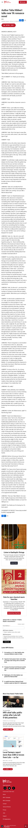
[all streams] (26, 826)
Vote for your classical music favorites (14, 598)
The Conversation (6, 710)
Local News (5, 750)
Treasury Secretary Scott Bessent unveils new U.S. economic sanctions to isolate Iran (15, 668)
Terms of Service (7, 806)
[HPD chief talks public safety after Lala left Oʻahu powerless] (13, 702)
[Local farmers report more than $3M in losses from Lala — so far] (13, 741)
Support (5, 816)
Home (4, 794)
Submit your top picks (14, 613)
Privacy (4, 809)
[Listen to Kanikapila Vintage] (14, 536)
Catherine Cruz (6, 720)
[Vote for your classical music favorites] (14, 581)
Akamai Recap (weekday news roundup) (13, 636)
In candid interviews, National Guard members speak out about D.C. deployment (15, 682)
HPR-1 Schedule (6, 797)
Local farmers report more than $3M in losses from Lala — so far (13, 755)
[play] (2, 826)
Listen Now (14, 563)
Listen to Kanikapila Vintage (14, 552)
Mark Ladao (5, 760)
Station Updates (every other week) (12, 632)
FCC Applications (6, 819)
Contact (4, 803)
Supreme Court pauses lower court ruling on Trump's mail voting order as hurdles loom (15, 660)
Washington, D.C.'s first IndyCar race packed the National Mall (13, 675)
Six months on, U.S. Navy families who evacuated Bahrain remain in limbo (14, 653)
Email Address (6, 625)
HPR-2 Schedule (6, 800)
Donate (23, 2)
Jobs (4, 813)
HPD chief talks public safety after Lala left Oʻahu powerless (12, 715)
